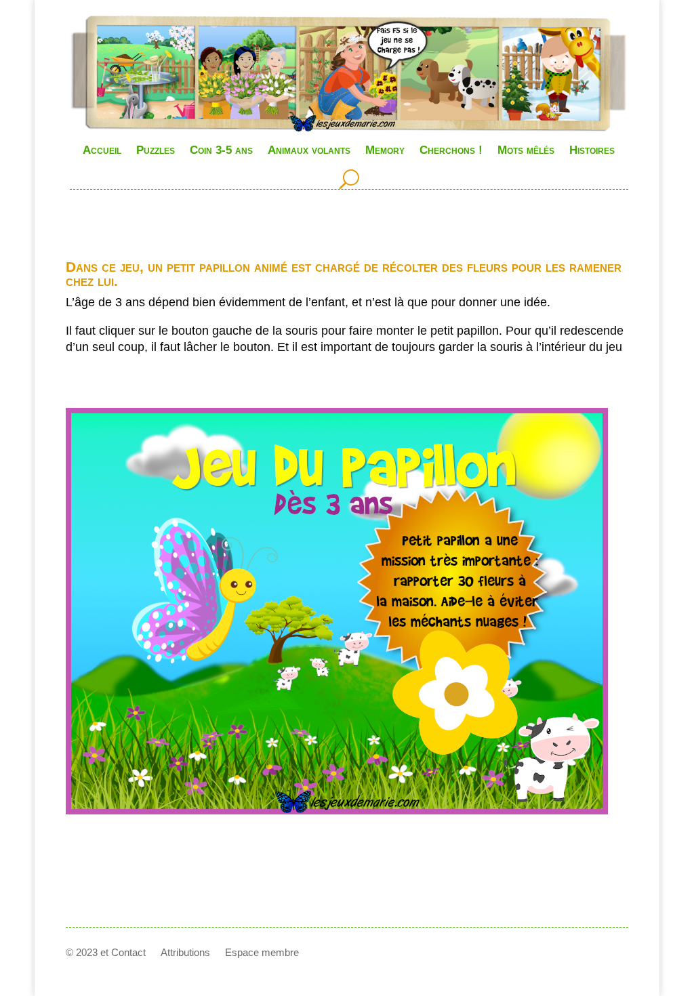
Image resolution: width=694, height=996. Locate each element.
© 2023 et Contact (106, 953)
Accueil (102, 150)
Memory (385, 150)
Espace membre (262, 953)
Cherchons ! (451, 150)
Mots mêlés (525, 150)
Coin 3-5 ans (221, 150)
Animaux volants (309, 150)
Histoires (592, 150)
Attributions (185, 953)
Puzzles (155, 150)
